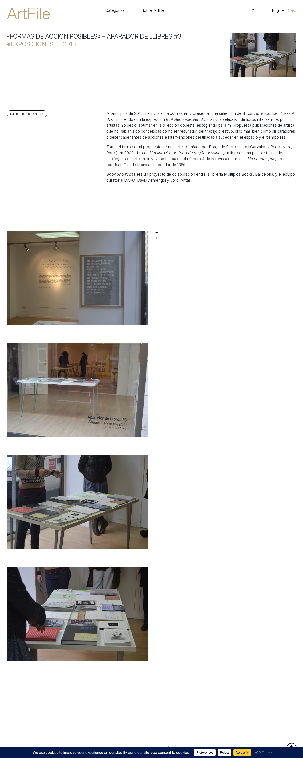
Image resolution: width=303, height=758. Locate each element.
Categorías (115, 10)
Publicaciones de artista (27, 113)
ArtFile (28, 13)
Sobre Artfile (152, 10)
